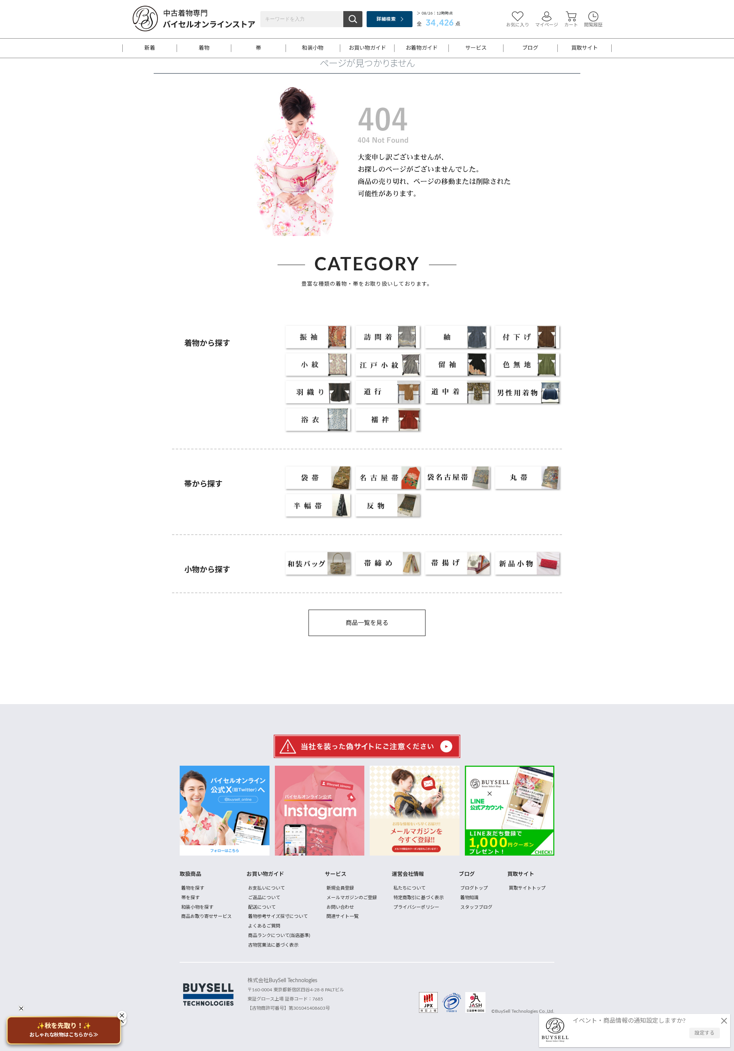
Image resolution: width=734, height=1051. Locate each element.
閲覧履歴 (593, 25)
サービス (476, 48)
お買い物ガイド (367, 48)
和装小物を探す (197, 907)
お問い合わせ (340, 907)
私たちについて (409, 888)
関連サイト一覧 (342, 916)
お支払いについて (266, 888)
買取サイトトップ (527, 888)
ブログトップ (474, 888)
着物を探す (192, 888)
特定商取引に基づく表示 (418, 897)
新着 (150, 48)
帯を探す (190, 897)
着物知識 (469, 897)
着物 (204, 48)
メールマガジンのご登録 (351, 897)
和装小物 (312, 48)
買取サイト (584, 48)
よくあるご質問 (264, 926)
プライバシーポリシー (416, 907)
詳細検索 (386, 19)
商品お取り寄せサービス (206, 916)
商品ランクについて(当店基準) (279, 935)
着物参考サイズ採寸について (278, 916)
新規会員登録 (340, 888)
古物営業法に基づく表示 (273, 945)
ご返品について (264, 897)
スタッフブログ (476, 907)
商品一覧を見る (367, 623)
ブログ (530, 48)
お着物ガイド (422, 48)
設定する (705, 1033)
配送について (262, 907)
